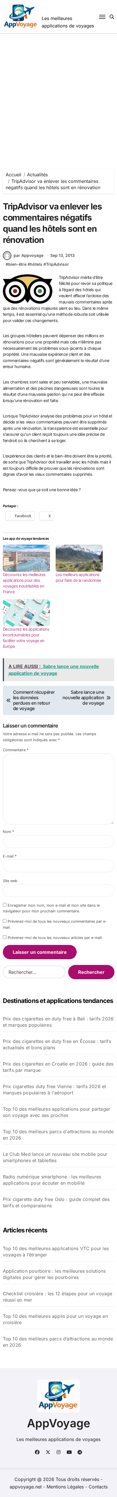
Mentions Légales (66, 1487)
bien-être (17, 264)
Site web (10, 881)
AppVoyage (58, 1423)
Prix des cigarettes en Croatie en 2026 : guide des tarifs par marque (58, 1067)
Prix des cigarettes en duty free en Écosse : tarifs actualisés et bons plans (57, 1044)
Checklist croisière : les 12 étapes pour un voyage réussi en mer (57, 1297)
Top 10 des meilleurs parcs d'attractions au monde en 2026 (58, 1135)
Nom (8, 832)
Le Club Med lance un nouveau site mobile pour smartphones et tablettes (55, 1157)
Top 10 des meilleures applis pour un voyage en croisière (55, 1319)
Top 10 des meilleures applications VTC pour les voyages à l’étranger (56, 1252)
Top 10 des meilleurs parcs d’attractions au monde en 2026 (58, 1342)
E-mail (9, 856)
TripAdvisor (57, 264)
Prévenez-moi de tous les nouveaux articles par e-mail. (55, 938)
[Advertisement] (58, 95)
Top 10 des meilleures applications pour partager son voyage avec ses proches (56, 1112)
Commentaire (15, 750)
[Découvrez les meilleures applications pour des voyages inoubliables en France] (26, 558)
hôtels (36, 264)
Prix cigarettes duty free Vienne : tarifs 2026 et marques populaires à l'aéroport (54, 1090)
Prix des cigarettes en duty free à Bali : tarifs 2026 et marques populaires (58, 1022)
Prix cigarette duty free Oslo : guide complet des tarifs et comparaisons (56, 1202)
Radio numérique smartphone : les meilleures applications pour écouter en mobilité (52, 1180)
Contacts (98, 1487)
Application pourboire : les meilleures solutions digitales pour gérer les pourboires (54, 1274)
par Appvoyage (28, 255)
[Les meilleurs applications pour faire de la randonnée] (79, 558)
